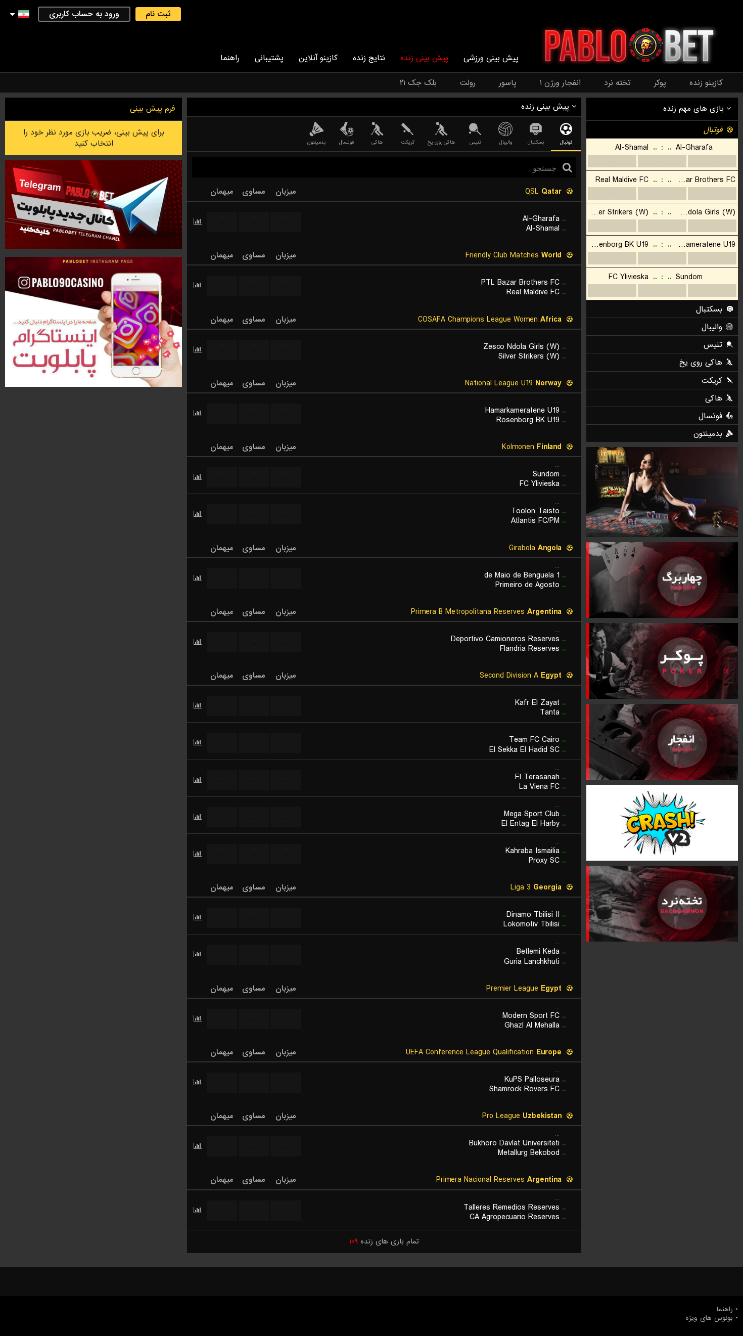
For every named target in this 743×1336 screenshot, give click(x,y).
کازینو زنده (706, 83)
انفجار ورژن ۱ (560, 83)
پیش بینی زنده (424, 58)
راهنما (230, 58)
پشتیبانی (269, 58)
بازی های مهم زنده (694, 109)
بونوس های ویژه (709, 1318)
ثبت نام (158, 14)
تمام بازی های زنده (384, 1241)
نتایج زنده (369, 58)
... (712, 161)
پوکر (660, 83)
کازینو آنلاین (318, 58)
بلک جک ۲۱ (418, 83)
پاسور (508, 83)
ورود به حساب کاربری (84, 14)
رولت (468, 83)
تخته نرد (617, 83)
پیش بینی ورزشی (491, 58)
